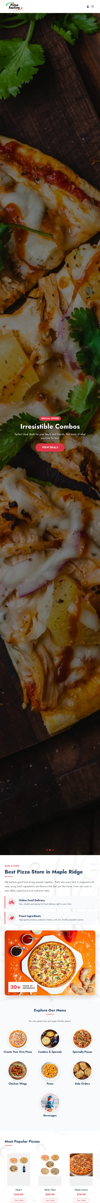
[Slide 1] (47, 850)
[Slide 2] (50, 850)
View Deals (50, 447)
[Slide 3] (53, 850)
